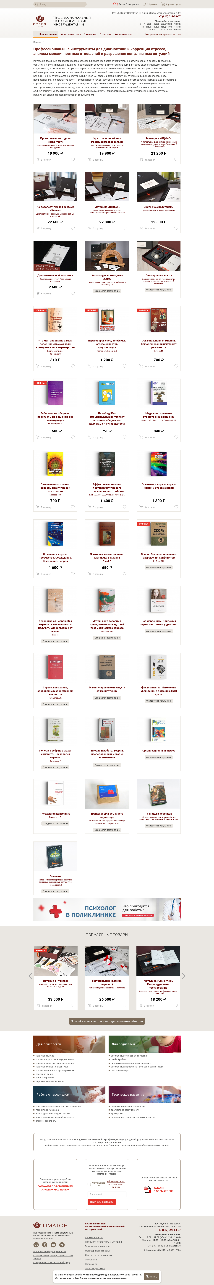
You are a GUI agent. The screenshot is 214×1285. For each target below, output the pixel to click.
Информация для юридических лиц (162, 34)
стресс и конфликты (46, 1121)
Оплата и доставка (71, 34)
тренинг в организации (47, 1110)
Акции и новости (123, 34)
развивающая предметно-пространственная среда (137, 1066)
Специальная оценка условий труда (51, 1262)
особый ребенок (119, 1059)
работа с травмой (45, 1077)
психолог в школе (45, 1055)
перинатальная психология (50, 1081)
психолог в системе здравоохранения (55, 1063)
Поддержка (105, 34)
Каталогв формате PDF (163, 1190)
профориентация (44, 1074)
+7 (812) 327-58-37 (170, 16)
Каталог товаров (94, 1237)
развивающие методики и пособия (129, 1055)
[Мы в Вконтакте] (36, 1245)
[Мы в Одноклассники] (44, 1245)
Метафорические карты (97, 1250)
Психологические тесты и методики (103, 1242)
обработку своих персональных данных (116, 1184)
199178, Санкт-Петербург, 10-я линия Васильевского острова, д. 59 (146, 13)
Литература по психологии (98, 1255)
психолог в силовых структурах (52, 1066)
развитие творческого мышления (128, 1106)
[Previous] (183, 976)
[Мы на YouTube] (53, 1245)
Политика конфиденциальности (49, 1251)
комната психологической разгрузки (55, 1117)
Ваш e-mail (96, 1194)
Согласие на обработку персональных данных (53, 1257)
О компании (90, 34)
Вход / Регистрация (129, 4)
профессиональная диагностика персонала (58, 1106)
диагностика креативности (125, 1110)
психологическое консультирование (55, 1070)
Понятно (151, 1276)
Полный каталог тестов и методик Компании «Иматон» (107, 1021)
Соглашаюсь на (108, 1184)
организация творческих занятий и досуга (133, 1117)
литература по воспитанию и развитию (131, 1063)
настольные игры (120, 1070)
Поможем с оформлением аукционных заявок (55, 1188)
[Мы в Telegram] (62, 1245)
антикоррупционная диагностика (53, 1113)
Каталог (37, 42)
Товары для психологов (97, 1246)
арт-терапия (117, 1113)
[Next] (30, 976)
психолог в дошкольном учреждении (55, 1059)
